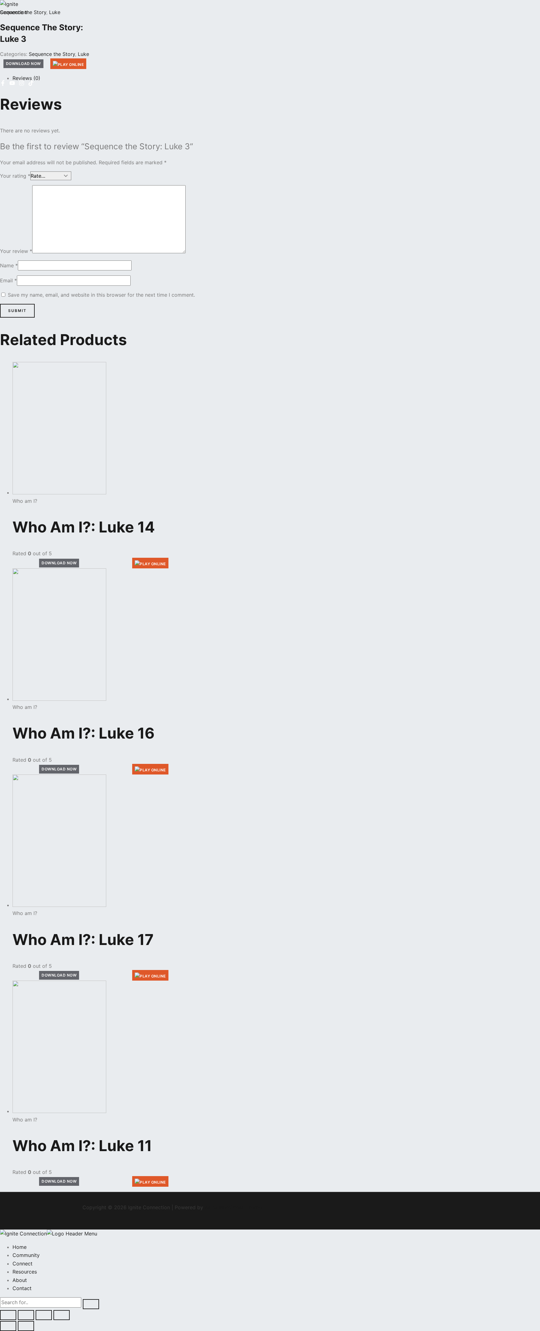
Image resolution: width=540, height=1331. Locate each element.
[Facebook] (3, 84)
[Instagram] (21, 84)
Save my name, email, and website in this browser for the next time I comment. (101, 295)
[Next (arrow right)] (26, 1326)
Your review (16, 251)
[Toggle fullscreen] (26, 1315)
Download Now (59, 563)
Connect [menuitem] (22, 1263)
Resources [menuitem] (24, 1272)
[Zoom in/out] (8, 1315)
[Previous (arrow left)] (8, 1326)
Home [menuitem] (19, 1247)
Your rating (15, 176)
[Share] (44, 1315)
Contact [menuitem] (22, 1288)
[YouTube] (12, 84)
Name (9, 265)
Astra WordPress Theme (233, 1207)
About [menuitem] (19, 1280)
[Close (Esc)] (61, 1315)
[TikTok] (31, 84)
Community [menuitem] (26, 1255)
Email (8, 280)
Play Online (153, 564)
